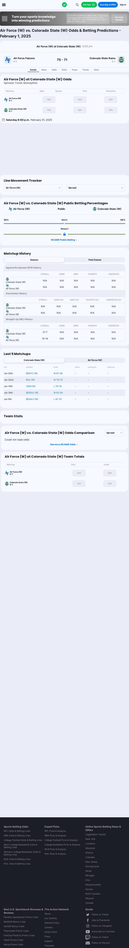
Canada (89, 902)
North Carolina (92, 893)
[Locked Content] (64, 234)
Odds (54, 70)
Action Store (51, 932)
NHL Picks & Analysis (55, 853)
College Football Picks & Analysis (61, 840)
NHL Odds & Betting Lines (17, 863)
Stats (96, 70)
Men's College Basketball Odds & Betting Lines (20, 846)
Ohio (87, 880)
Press (47, 936)
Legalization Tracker (95, 834)
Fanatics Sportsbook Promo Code (21, 917)
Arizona (89, 852)
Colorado (90, 857)
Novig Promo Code (13, 944)
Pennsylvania (92, 866)
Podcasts (49, 945)
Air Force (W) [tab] (95, 360)
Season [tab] (34, 259)
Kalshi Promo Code (13, 940)
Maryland (90, 848)
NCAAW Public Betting (63, 239)
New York (90, 839)
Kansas (89, 889)
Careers (49, 927)
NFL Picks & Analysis (55, 831)
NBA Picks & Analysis (55, 835)
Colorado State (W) (109, 208)
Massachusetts (93, 884)
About (48, 913)
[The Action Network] (64, 4)
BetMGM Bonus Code (15, 921)
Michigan (90, 875)
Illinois (88, 871)
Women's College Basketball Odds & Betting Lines (22, 853)
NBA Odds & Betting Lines (17, 835)
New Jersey (91, 861)
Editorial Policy (52, 922)
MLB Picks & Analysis (55, 849)
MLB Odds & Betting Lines (17, 859)
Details (33, 70)
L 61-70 (58, 399)
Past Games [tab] (95, 259)
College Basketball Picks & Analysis (62, 844)
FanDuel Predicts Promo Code (19, 935)
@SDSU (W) (32, 392)
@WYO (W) (32, 373)
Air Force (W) (21, 208)
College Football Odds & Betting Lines (23, 840)
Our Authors (51, 918)
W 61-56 (58, 373)
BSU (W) (30, 379)
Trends (85, 70)
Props (74, 70)
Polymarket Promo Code (16, 930)
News (44, 70)
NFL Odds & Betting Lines (17, 831)
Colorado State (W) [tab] (34, 360)
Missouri (89, 898)
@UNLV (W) (32, 399)
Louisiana (90, 843)
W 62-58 (58, 392)
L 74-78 (58, 386)
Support (49, 941)
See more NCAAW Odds (63, 444)
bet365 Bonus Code (14, 926)
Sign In (123, 4)
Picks (64, 70)
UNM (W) (31, 386)
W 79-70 (58, 379)
